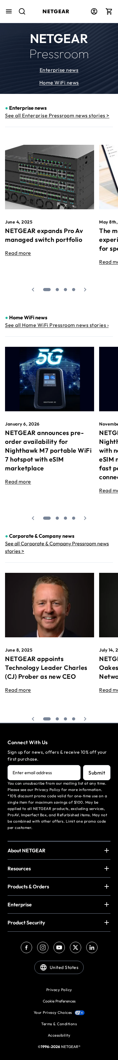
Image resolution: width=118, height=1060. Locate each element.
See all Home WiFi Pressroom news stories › (57, 325)
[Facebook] (26, 947)
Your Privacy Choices (53, 1012)
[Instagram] (42, 947)
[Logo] (56, 11)
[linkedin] (92, 947)
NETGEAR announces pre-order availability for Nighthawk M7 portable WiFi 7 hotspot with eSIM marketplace (48, 450)
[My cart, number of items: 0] (109, 11)
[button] (33, 289)
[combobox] (19, 14)
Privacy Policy (59, 989)
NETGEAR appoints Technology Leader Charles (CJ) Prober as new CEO (46, 667)
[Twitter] (75, 947)
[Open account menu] (94, 11)
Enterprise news (59, 70)
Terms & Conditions (59, 1023)
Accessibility (59, 1035)
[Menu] (9, 11)
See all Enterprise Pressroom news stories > (57, 115)
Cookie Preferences (59, 1001)
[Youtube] (59, 947)
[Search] (19, 14)
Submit (96, 772)
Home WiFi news (59, 82)
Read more (18, 253)
